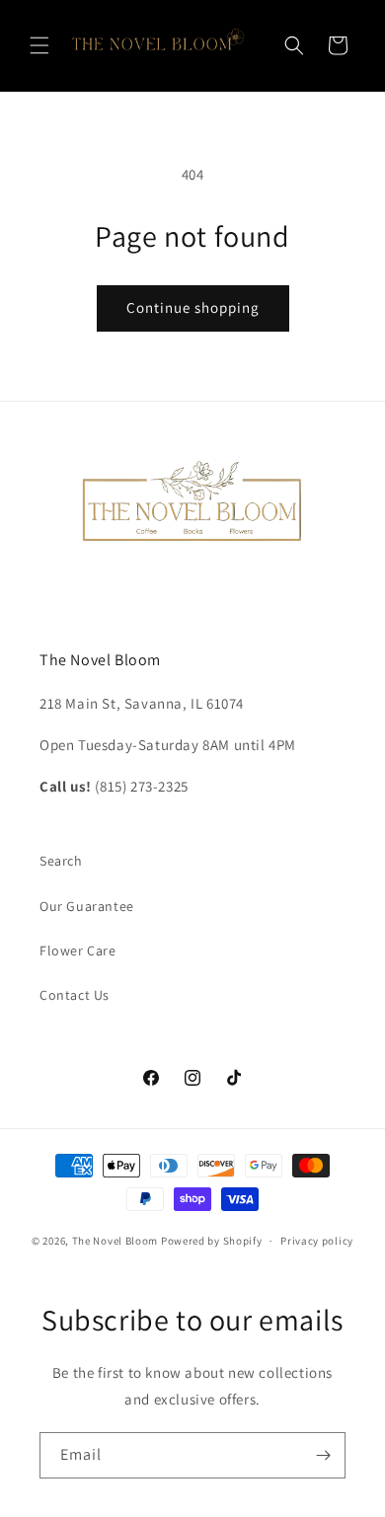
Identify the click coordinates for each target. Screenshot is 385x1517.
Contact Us (74, 995)
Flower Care (77, 950)
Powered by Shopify (212, 1241)
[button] (39, 45)
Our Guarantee (86, 906)
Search (61, 861)
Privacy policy (316, 1241)
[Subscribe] (323, 1455)
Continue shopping (193, 307)
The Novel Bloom (115, 1241)
